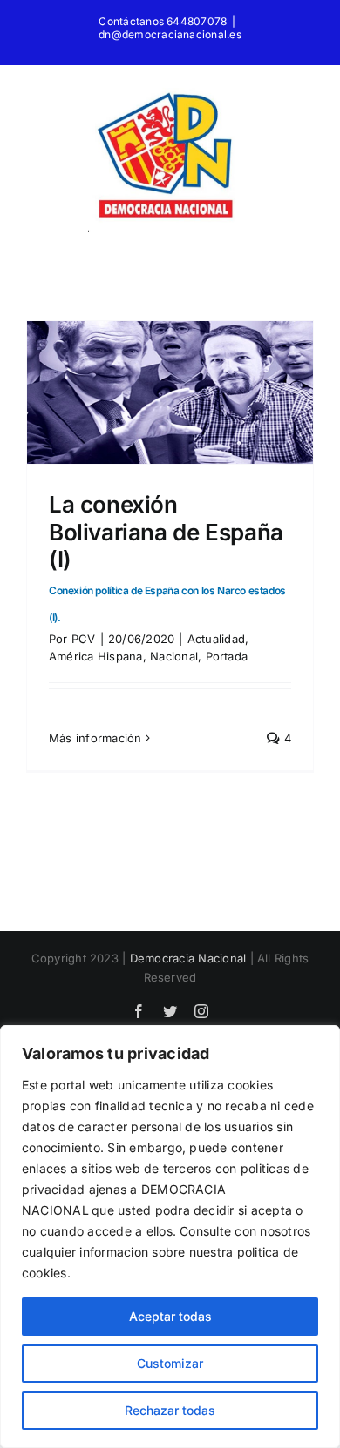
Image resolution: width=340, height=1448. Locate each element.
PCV (83, 639)
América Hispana (96, 656)
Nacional (174, 656)
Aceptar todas (170, 1316)
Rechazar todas (170, 1410)
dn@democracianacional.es (170, 34)
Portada (227, 656)
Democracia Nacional (188, 958)
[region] (170, 1236)
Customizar (170, 1363)
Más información (95, 738)
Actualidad (216, 639)
